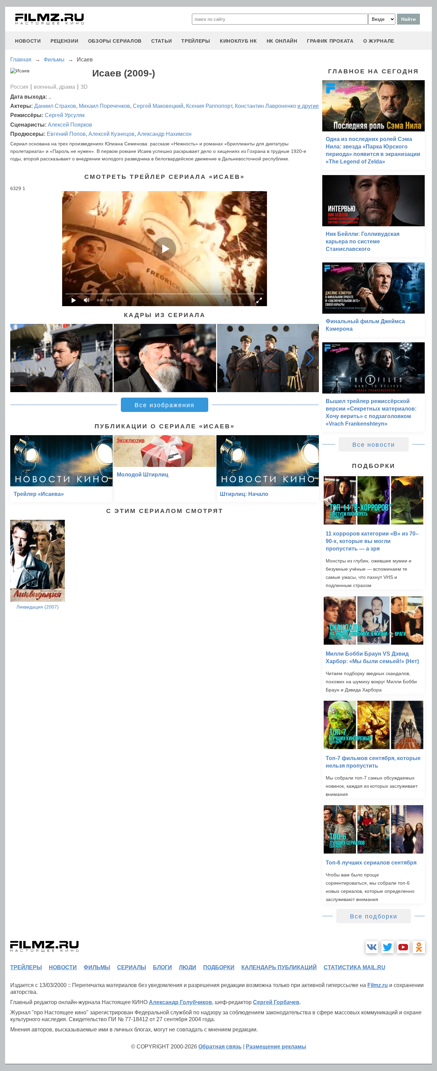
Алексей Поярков (70, 125)
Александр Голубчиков (180, 1002)
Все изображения (165, 405)
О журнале (378, 41)
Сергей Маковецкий (158, 106)
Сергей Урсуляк (65, 115)
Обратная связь (220, 1046)
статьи (161, 41)
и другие (308, 106)
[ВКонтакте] (372, 947)
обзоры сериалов (115, 41)
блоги (162, 967)
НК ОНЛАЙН (282, 41)
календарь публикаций (279, 967)
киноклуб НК (238, 41)
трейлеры (195, 41)
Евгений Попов (66, 134)
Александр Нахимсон (164, 134)
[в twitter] (387, 947)
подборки (219, 967)
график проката (330, 41)
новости (28, 41)
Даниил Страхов (55, 106)
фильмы (97, 967)
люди (187, 967)
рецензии (65, 41)
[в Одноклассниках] (419, 947)
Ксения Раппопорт (209, 106)
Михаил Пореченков (104, 106)
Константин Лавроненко (265, 106)
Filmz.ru (377, 985)
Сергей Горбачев (276, 1002)
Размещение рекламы (276, 1046)
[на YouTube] (403, 947)
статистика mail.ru (354, 967)
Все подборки (373, 916)
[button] (310, 358)
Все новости (373, 444)
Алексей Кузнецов (111, 134)
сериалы (131, 967)
